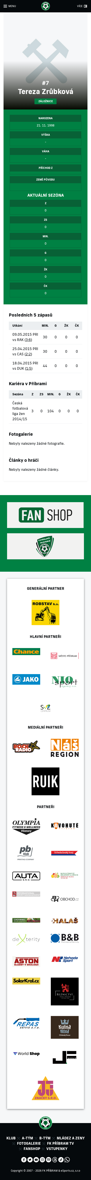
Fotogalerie (29, 1143)
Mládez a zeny (71, 1138)
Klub (11, 1138)
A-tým (27, 1138)
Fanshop (32, 1148)
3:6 (28, 339)
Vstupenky (56, 1148)
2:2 (28, 354)
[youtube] (36, 1159)
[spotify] (48, 1159)
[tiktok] (61, 1159)
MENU (12, 6)
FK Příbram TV (60, 1143)
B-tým (45, 1138)
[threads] (54, 1159)
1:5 (28, 368)
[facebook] (24, 1159)
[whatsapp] (67, 1159)
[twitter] (30, 1159)
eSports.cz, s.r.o (70, 1170)
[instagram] (42, 1159)
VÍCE (80, 6)
